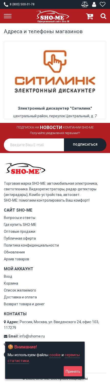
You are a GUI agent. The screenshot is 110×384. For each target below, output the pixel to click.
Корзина (11, 283)
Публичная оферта (20, 238)
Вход (8, 276)
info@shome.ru (32, 336)
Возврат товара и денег (24, 304)
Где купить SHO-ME (20, 225)
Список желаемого (20, 290)
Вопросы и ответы (19, 218)
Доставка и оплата (20, 297)
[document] (45, 360)
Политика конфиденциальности (31, 245)
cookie (55, 355)
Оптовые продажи (19, 231)
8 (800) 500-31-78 (22, 4)
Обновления (14, 252)
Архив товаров (16, 259)
